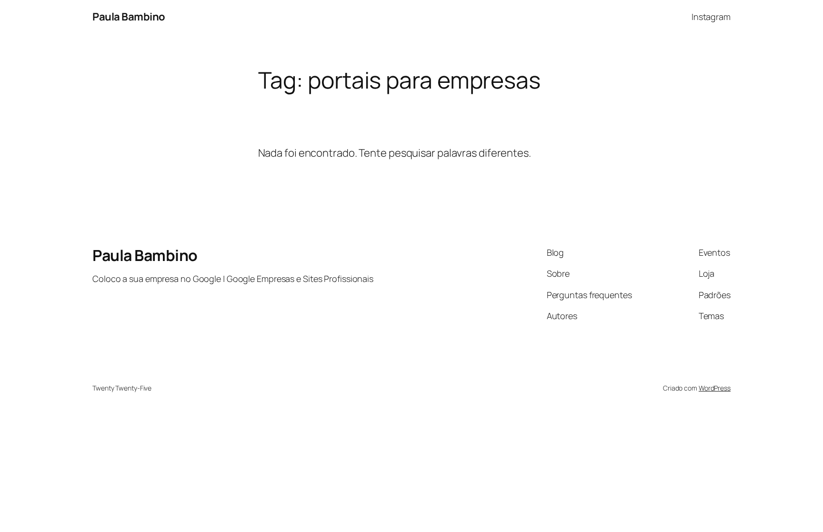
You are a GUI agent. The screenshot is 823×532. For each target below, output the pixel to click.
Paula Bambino (128, 17)
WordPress (715, 387)
